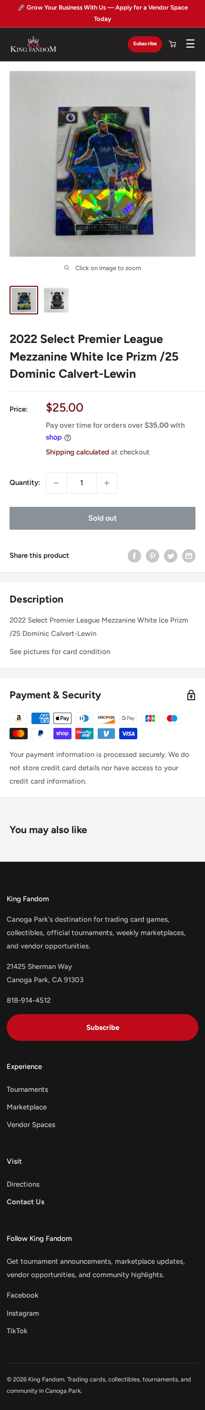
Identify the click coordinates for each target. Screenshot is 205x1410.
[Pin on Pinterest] (152, 556)
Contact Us (25, 1202)
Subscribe (145, 43)
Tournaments (27, 1089)
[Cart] (172, 44)
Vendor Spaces (31, 1124)
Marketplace (27, 1107)
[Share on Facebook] (134, 556)
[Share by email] (188, 556)
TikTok (17, 1331)
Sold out (102, 518)
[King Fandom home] (33, 44)
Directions (23, 1184)
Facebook (23, 1295)
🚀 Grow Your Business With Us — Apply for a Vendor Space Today (103, 13)
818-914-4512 (29, 1000)
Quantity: (25, 482)
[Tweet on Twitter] (170, 556)
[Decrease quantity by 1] (56, 483)
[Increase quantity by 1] (107, 483)
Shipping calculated (77, 452)
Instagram (23, 1313)
